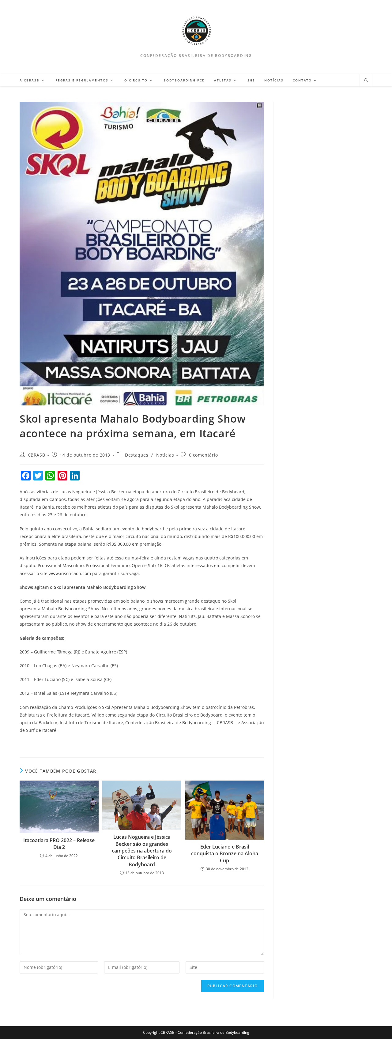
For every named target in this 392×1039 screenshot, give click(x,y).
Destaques (136, 455)
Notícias (165, 455)
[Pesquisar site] (366, 80)
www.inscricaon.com (70, 573)
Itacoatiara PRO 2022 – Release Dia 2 (59, 843)
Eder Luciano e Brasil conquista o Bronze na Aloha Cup (224, 853)
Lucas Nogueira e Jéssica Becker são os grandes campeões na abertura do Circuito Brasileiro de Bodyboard (142, 851)
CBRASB (36, 455)
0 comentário (203, 455)
